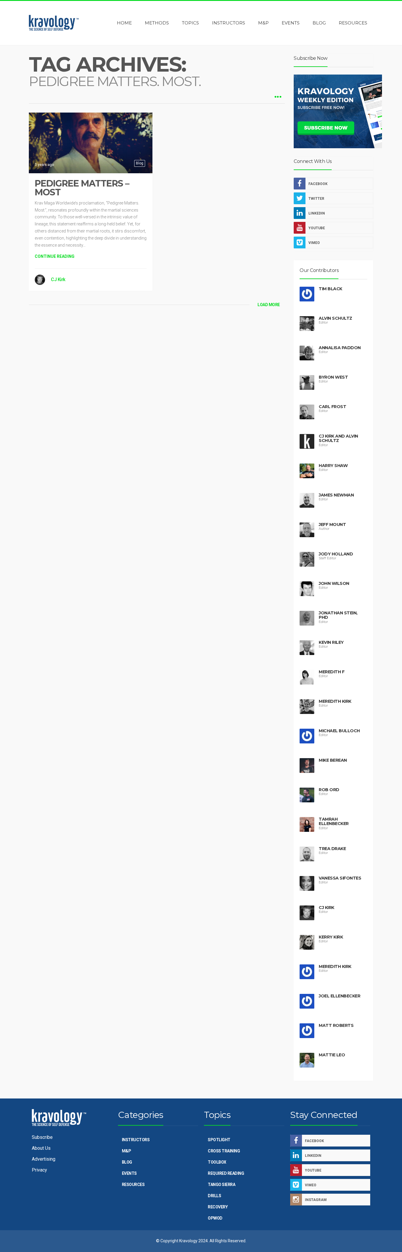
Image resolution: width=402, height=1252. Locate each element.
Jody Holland (336, 554)
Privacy (39, 1170)
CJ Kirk (58, 279)
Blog (139, 163)
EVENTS (129, 1173)
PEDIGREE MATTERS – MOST (82, 188)
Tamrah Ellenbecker (334, 821)
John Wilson (334, 583)
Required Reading (226, 1173)
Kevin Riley (331, 642)
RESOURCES (133, 1184)
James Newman (336, 495)
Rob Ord (329, 789)
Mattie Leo (332, 1055)
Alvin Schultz (335, 318)
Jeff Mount (332, 524)
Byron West (333, 377)
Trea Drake (332, 848)
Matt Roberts (336, 1025)
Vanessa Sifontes (340, 878)
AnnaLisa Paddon (340, 347)
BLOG (127, 1162)
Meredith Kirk (335, 701)
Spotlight (219, 1139)
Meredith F (331, 671)
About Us (41, 1148)
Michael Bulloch (339, 730)
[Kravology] (54, 23)
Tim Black (330, 288)
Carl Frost (332, 406)
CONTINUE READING (54, 256)
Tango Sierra (221, 1184)
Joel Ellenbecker (339, 996)
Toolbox (217, 1162)
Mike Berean (333, 760)
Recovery (217, 1207)
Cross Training (224, 1151)
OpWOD (215, 1218)
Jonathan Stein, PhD (338, 615)
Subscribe (42, 1137)
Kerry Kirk (331, 937)
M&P (126, 1151)
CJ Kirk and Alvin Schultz (338, 438)
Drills (214, 1195)
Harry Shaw (333, 465)
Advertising (43, 1159)
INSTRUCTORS (136, 1139)
